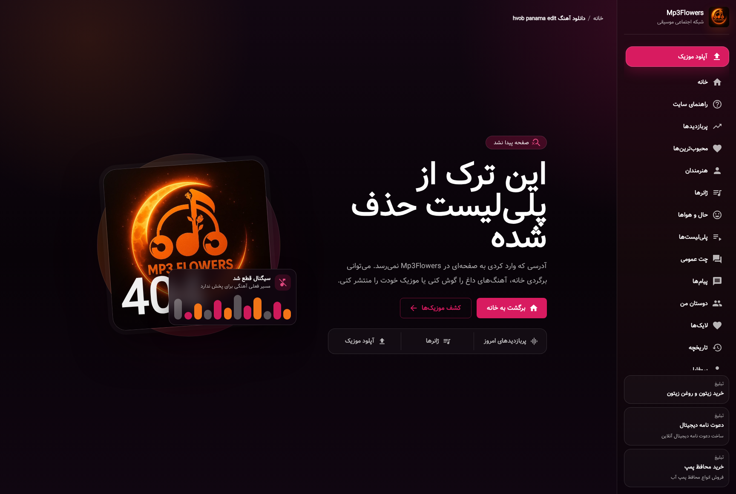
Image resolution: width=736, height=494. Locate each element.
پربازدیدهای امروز (505, 341)
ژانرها (432, 341)
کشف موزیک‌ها (441, 308)
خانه (598, 18)
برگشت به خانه (506, 308)
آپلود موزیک (359, 341)
